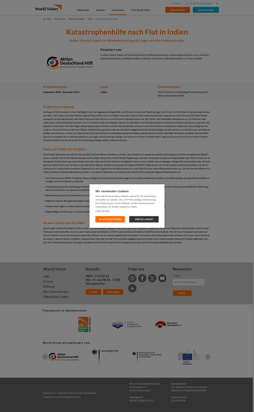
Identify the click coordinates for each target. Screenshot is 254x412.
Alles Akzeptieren (110, 219)
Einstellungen (144, 219)
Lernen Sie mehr (102, 211)
